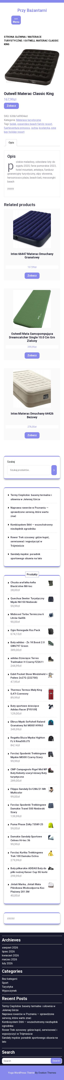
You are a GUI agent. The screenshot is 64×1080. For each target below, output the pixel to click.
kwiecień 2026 (10, 955)
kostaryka (44, 128)
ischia (34, 128)
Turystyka (7, 986)
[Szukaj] (54, 470)
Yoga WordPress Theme (32, 1072)
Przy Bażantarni (32, 10)
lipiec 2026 (8, 951)
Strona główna (15, 36)
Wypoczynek (9, 990)
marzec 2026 (9, 959)
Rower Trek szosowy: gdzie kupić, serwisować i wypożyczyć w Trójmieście (30, 541)
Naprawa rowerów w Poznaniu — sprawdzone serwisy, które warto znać (30, 512)
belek (13, 124)
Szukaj (11, 461)
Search (56, 1060)
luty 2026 (7, 963)
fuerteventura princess (17, 128)
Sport (5, 982)
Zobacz (11, 105)
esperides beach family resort (34, 124)
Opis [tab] (11, 142)
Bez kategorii (9, 978)
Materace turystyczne (28, 120)
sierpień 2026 (10, 947)
